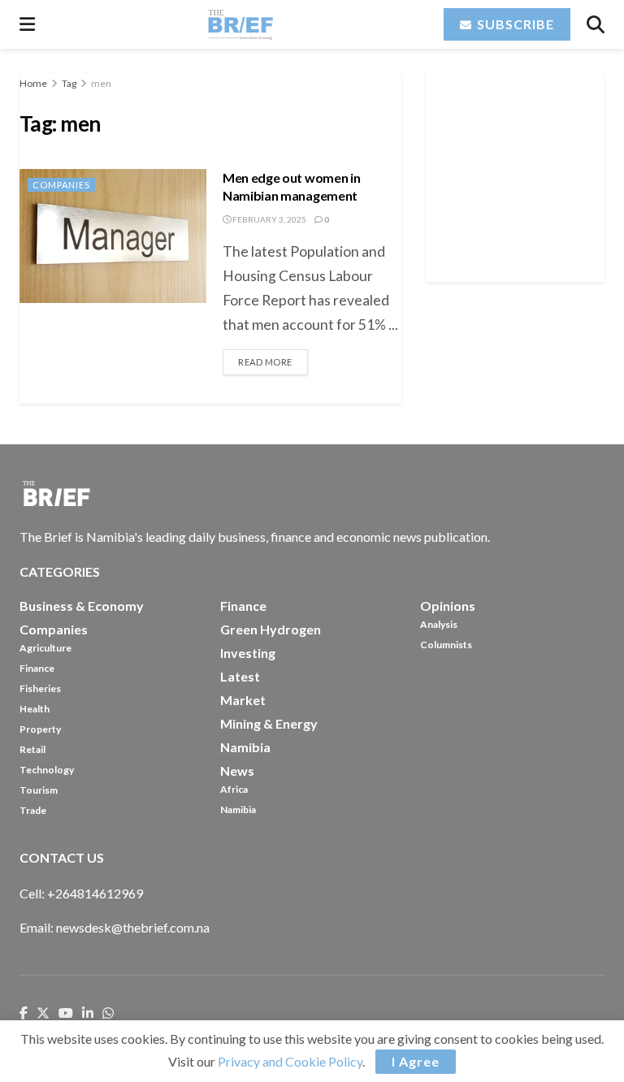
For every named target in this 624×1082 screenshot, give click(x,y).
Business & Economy (82, 605)
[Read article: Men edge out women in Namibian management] (113, 235)
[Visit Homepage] (239, 24)
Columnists (446, 644)
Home (33, 83)
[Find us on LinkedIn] (87, 1014)
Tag (69, 83)
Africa (234, 789)
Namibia (238, 809)
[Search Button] (595, 24)
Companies (61, 185)
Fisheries (40, 688)
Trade (33, 810)
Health (35, 709)
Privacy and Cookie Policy (290, 1061)
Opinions (447, 605)
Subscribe (514, 24)
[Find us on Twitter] (43, 1014)
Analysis (438, 624)
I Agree (416, 1061)
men (101, 83)
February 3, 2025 (268, 219)
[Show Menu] (27, 24)
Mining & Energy (269, 723)
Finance (37, 668)
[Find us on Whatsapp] (108, 1014)
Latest (240, 676)
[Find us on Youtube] (65, 1014)
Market (243, 700)
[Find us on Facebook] (24, 1014)
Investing (247, 652)
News (237, 770)
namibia (245, 747)
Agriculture (46, 648)
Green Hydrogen (270, 629)
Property (40, 729)
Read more (273, 358)
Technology (47, 770)
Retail (33, 749)
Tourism (39, 790)
